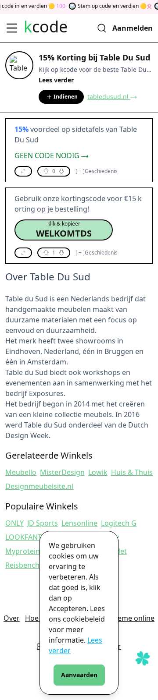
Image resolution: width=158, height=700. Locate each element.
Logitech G (118, 523)
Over (12, 618)
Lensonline (79, 523)
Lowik (98, 472)
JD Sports (42, 523)
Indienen (66, 96)
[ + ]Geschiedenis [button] (96, 171)
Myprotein (22, 551)
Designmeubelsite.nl (39, 486)
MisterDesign (62, 472)
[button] (23, 171)
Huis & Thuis (132, 472)
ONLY (14, 523)
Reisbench (22, 565)
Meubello (20, 472)
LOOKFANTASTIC (32, 537)
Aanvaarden (79, 675)
